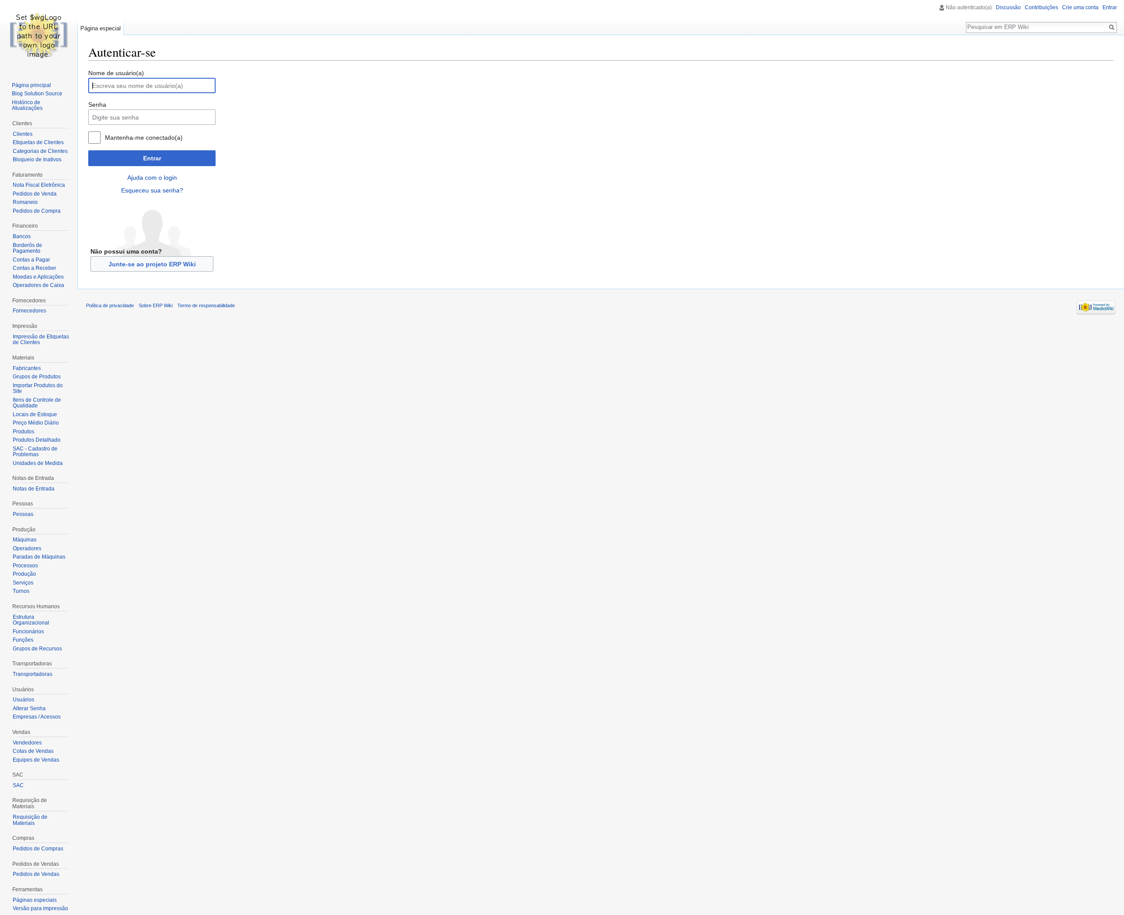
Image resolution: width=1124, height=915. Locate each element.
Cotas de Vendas (33, 751)
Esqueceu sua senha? (152, 190)
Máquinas (24, 540)
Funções (23, 640)
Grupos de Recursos (37, 649)
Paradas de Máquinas (39, 557)
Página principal (31, 85)
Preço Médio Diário (36, 423)
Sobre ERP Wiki (156, 305)
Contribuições (1041, 7)
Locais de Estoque (35, 414)
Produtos (23, 431)
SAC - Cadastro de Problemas (35, 452)
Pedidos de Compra (37, 211)
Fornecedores (29, 311)
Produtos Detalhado (37, 440)
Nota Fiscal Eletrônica (39, 185)
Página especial (100, 28)
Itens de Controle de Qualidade (37, 403)
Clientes (22, 134)
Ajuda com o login (152, 177)
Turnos (21, 591)
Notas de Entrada (33, 489)
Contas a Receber (34, 268)
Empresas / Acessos (37, 717)
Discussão (1008, 7)
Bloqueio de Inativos (37, 159)
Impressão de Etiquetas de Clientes (41, 340)
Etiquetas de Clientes (38, 142)
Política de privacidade (110, 305)
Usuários (23, 700)
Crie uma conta (1080, 7)
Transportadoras (32, 674)
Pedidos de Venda (35, 194)
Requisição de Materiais (30, 820)
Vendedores (27, 743)
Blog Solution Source (37, 94)
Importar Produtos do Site (38, 388)
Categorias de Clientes (40, 151)
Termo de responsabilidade (206, 305)
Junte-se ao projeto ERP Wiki (152, 264)
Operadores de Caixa (38, 285)
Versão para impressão (40, 908)
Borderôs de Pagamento (27, 248)
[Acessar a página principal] (39, 35)
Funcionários (28, 631)
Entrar (152, 158)
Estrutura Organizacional (31, 620)
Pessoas (23, 514)
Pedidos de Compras (38, 849)
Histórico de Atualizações (27, 105)
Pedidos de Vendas (36, 874)
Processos (25, 566)
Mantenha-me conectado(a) (144, 137)
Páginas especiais (35, 900)
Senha (97, 104)
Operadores (27, 548)
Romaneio (25, 202)
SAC (18, 785)
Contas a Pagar (31, 260)
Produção (24, 574)
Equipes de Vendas (36, 760)
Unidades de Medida (38, 463)
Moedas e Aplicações (38, 277)
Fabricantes (27, 368)
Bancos (22, 236)
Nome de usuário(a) (116, 72)
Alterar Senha (29, 708)
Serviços (23, 583)
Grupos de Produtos (37, 377)
